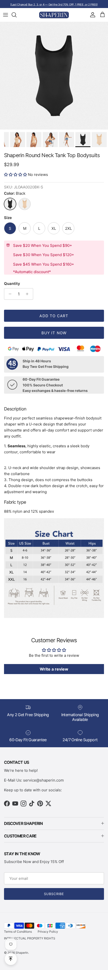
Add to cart (53, 315)
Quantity (12, 283)
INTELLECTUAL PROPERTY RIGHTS (29, 938)
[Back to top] (11, 959)
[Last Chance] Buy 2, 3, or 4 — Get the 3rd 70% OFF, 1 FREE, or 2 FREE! (54, 4)
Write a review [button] (54, 669)
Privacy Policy (48, 931)
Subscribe (54, 894)
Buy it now (54, 333)
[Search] (16, 14)
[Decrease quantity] (8, 293)
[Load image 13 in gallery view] (54, 76)
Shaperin (22, 952)
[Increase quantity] (28, 293)
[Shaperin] (54, 15)
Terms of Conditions (18, 931)
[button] (16, 174)
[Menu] (5, 14)
